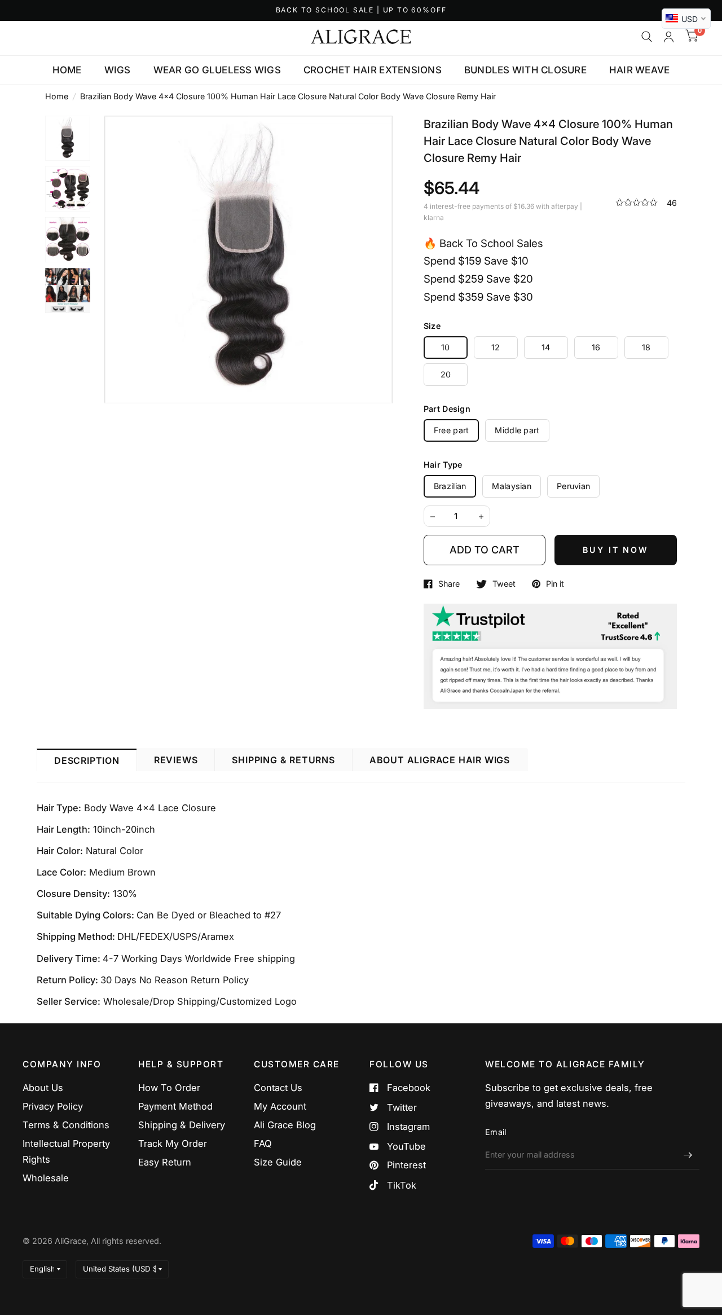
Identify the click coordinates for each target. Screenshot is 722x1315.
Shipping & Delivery (181, 1125)
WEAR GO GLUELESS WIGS (217, 70)
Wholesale (46, 1178)
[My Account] (669, 36)
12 (495, 347)
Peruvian (573, 486)
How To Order (169, 1087)
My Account (280, 1106)
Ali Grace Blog (285, 1125)
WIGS (117, 70)
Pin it (555, 583)
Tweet (504, 583)
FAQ (263, 1143)
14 (546, 347)
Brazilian (450, 486)
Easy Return (164, 1162)
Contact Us (278, 1087)
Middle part (517, 430)
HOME (67, 70)
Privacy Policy (53, 1106)
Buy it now (616, 550)
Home (56, 96)
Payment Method (175, 1106)
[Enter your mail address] (688, 1154)
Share (449, 583)
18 (646, 347)
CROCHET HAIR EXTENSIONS (372, 70)
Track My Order (172, 1143)
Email (495, 1132)
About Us (43, 1087)
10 (445, 347)
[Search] (647, 36)
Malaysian (511, 486)
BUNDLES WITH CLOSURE (525, 70)
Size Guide (278, 1162)
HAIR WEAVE (639, 70)
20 (446, 374)
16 (596, 347)
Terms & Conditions (66, 1125)
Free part (451, 430)
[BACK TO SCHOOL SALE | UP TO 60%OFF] (361, 10)
